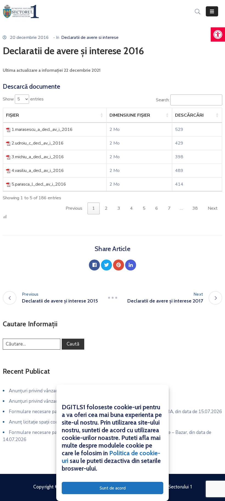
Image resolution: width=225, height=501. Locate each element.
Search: (163, 100)
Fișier (12, 115)
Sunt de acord (113, 488)
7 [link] (169, 208)
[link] (218, 34)
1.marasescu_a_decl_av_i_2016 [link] (42, 129)
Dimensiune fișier (129, 115)
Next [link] (213, 208)
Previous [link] (74, 208)
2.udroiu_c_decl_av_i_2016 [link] (38, 143)
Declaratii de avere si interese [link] (90, 37)
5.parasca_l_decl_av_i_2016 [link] (39, 184)
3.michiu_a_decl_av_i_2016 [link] (38, 157)
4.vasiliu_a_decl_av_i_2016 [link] (38, 171)
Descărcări (189, 115)
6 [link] (156, 208)
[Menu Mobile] (212, 11)
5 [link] (144, 208)
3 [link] (118, 208)
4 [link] (131, 208)
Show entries (23, 99)
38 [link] (195, 208)
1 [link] (93, 208)
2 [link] (106, 208)
